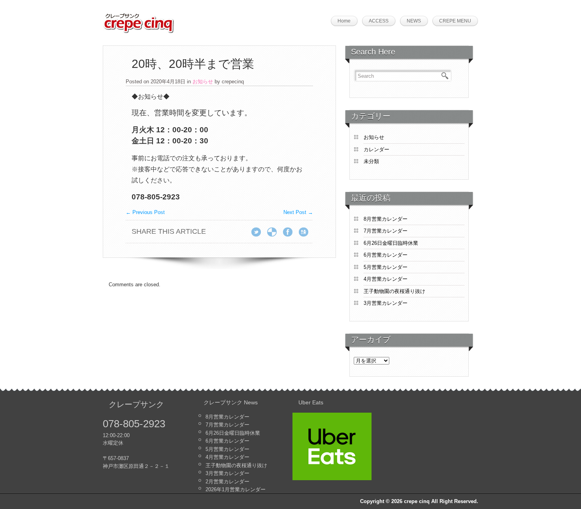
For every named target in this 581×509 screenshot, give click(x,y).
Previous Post (145, 212)
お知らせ (202, 82)
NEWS (414, 21)
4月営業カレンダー (385, 279)
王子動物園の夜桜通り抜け (394, 291)
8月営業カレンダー (385, 219)
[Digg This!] (306, 234)
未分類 (371, 161)
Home (344, 21)
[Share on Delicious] (274, 234)
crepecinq (233, 82)
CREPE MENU (455, 21)
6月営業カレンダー (385, 255)
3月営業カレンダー (385, 303)
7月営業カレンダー (385, 231)
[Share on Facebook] (290, 234)
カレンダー (376, 149)
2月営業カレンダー (227, 482)
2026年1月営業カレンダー (236, 489)
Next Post (298, 212)
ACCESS (379, 21)
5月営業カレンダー (385, 267)
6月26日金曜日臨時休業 (391, 243)
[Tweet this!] (258, 234)
